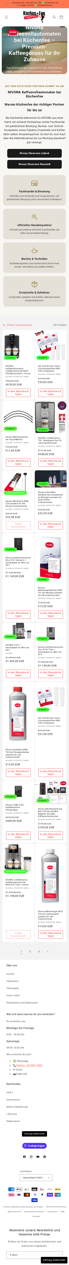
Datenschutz (13, 1099)
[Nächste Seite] (47, 951)
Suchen (10, 974)
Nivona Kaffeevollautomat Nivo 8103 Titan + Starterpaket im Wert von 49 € (50, 651)
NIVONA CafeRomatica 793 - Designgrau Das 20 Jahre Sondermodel (50, 440)
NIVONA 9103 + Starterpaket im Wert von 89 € (17, 647)
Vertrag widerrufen (34, 1133)
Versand (36, 1216)
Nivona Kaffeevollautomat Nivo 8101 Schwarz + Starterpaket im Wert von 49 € (18, 561)
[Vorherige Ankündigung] (5, 4)
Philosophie (12, 988)
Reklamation (13, 1121)
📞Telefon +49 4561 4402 (27, 1065)
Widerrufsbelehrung (17, 1107)
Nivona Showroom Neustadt (35, 164)
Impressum (12, 981)
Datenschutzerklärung (56, 1207)
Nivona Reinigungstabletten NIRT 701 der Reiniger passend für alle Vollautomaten (50, 591)
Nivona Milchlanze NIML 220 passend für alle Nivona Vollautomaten (17, 503)
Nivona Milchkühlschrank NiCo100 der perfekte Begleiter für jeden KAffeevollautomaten (50, 813)
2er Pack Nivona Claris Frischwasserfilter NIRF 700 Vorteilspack (49, 720)
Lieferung (11, 1114)
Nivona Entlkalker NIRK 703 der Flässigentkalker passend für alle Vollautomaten (17, 753)
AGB (63, 1212)
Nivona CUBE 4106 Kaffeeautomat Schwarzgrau (15, 807)
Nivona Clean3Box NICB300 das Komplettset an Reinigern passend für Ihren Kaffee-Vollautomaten (50, 497)
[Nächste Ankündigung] (63, 4)
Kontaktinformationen (34, 1212)
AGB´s (9, 1092)
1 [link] (21, 951)
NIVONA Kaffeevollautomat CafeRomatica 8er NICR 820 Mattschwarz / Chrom (18, 370)
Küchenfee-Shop (17, 1207)
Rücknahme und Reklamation (22, 1002)
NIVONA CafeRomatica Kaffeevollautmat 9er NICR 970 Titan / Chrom (17, 882)
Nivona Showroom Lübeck (34, 153)
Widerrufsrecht (14, 1212)
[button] (6, 17)
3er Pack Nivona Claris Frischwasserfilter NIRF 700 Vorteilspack (49, 368)
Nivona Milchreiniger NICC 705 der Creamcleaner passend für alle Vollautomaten (50, 915)
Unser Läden (13, 995)
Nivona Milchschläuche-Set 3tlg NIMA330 (17, 438)
